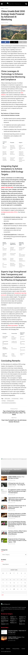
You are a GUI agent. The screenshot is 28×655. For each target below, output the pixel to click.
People (12, 620)
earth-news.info (7, 651)
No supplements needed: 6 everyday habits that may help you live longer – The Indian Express (17, 491)
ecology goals (10, 400)
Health (12, 617)
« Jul (2, 594)
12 (10, 582)
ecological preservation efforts (9, 212)
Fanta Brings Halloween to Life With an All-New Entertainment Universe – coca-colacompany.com (17, 515)
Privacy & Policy (16, 648)
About (2, 648)
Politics (12, 622)
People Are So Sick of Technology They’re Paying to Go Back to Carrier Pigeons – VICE (17, 540)
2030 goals (7, 398)
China (21, 398)
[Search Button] (26, 4)
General (3, 624)
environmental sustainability (9, 402)
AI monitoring (15, 398)
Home (2, 8)
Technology (22, 620)
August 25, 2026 (12, 480)
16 (25, 582)
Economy (3, 618)
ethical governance (13, 325)
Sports (21, 618)
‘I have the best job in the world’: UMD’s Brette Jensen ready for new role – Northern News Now (17, 499)
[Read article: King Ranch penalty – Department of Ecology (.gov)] (4, 632)
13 (14, 582)
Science (21, 617)
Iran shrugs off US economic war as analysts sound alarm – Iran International (17, 507)
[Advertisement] (14, 441)
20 (14, 586)
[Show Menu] (2, 4)
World (20, 624)
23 (25, 586)
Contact (23, 648)
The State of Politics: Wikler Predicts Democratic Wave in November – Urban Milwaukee (17, 532)
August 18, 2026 (4, 22)
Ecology (6, 8)
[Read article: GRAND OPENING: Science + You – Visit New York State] (4, 478)
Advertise (8, 648)
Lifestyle (12, 618)
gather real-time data (7, 187)
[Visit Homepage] (14, 4)
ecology (4, 400)
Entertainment (4, 620)
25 (6, 589)
